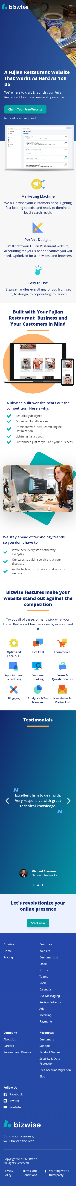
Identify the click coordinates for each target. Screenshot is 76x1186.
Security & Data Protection (49, 1061)
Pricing (8, 957)
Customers (46, 1039)
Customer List (48, 957)
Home (8, 951)
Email (43, 964)
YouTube (15, 1107)
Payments (46, 1021)
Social (43, 983)
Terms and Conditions (30, 1173)
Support (44, 1046)
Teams (43, 977)
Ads (41, 1009)
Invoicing (45, 1015)
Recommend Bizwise (17, 1052)
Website (44, 951)
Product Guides (49, 1052)
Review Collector (50, 1002)
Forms (43, 970)
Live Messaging (49, 996)
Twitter (14, 1101)
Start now (38, 923)
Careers (9, 1046)
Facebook (16, 1094)
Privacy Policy (8, 1173)
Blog (42, 1076)
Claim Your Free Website (25, 109)
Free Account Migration (55, 1070)
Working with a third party (59, 1173)
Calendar (45, 989)
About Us (10, 1039)
